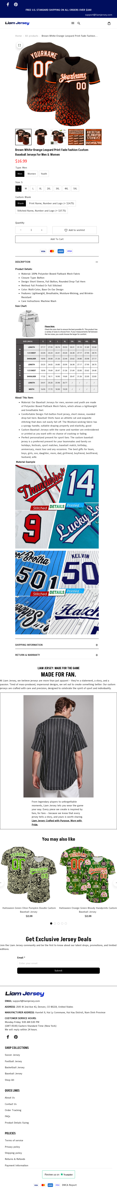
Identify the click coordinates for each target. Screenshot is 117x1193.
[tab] (51, 923)
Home (18, 36)
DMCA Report (69, 1185)
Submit (58, 970)
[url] (58, 823)
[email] (98, 15)
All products (31, 36)
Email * (21, 957)
